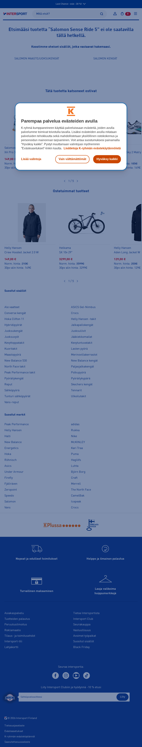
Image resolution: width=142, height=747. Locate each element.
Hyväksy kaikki (107, 159)
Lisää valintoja (31, 159)
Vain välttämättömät (72, 159)
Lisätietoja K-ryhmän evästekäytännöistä (92, 148)
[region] (71, 136)
